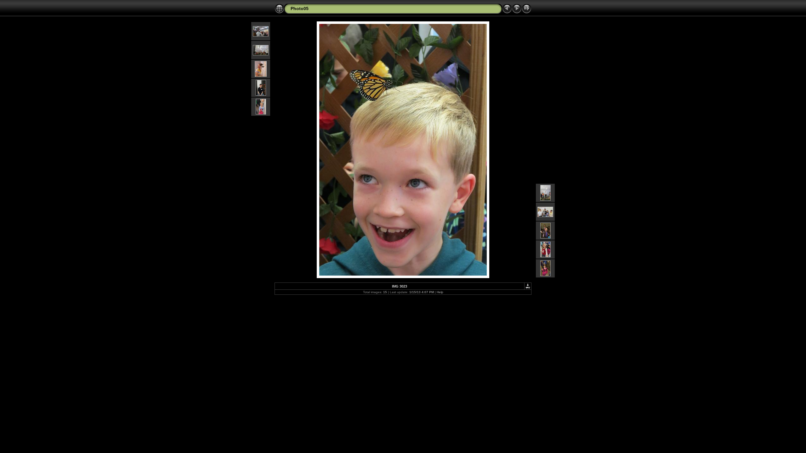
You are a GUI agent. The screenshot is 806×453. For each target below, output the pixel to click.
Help (440, 292)
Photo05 (300, 8)
